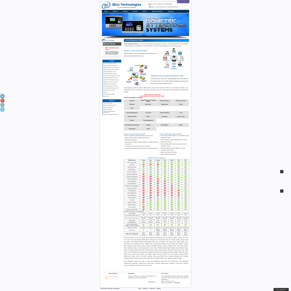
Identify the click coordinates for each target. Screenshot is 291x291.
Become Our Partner (157, 11)
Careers (145, 11)
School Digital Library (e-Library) (146, 31)
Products (125, 11)
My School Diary (124, 18)
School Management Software (127, 14)
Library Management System (126, 22)
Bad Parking (106, 96)
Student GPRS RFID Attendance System (129, 27)
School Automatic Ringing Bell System (128, 33)
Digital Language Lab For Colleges (110, 69)
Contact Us (171, 11)
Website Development (135, 16)
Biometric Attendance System (127, 23)
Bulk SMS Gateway (153, 14)
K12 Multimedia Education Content (147, 33)
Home (106, 11)
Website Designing (134, 18)
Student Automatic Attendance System (129, 25)
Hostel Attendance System (126, 35)
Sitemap (159, 288)
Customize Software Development (110, 114)
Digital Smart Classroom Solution (127, 29)
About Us (115, 11)
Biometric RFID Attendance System (111, 79)
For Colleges (142, 22)
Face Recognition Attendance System (147, 25)
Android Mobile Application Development (139, 20)
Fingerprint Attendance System (146, 23)
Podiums (122, 37)
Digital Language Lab (125, 20)
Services (135, 11)
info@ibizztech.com (173, 7)
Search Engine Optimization (155, 16)
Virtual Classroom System (126, 39)
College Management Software (127, 16)
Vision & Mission (114, 16)
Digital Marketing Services (136, 14)
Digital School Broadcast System (127, 31)
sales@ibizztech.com (161, 7)
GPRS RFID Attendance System (110, 77)
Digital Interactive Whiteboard (145, 29)
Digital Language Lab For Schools (110, 67)
